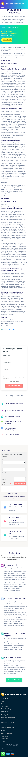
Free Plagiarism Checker (7, 715)
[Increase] (23, 377)
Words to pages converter (7, 727)
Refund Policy (4, 738)
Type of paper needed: (8, 459)
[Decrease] (15, 377)
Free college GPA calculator (8, 722)
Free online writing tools (7, 709)
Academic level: (6, 466)
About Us (3, 703)
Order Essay (7, 40)
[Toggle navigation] (2, 7)
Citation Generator (6, 720)
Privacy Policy (4, 736)
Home (2, 701)
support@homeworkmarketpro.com (10, 748)
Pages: (4, 479)
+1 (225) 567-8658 (9, 745)
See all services (14, 680)
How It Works (4, 706)
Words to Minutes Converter (8, 725)
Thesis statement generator (8, 717)
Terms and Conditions (6, 733)
